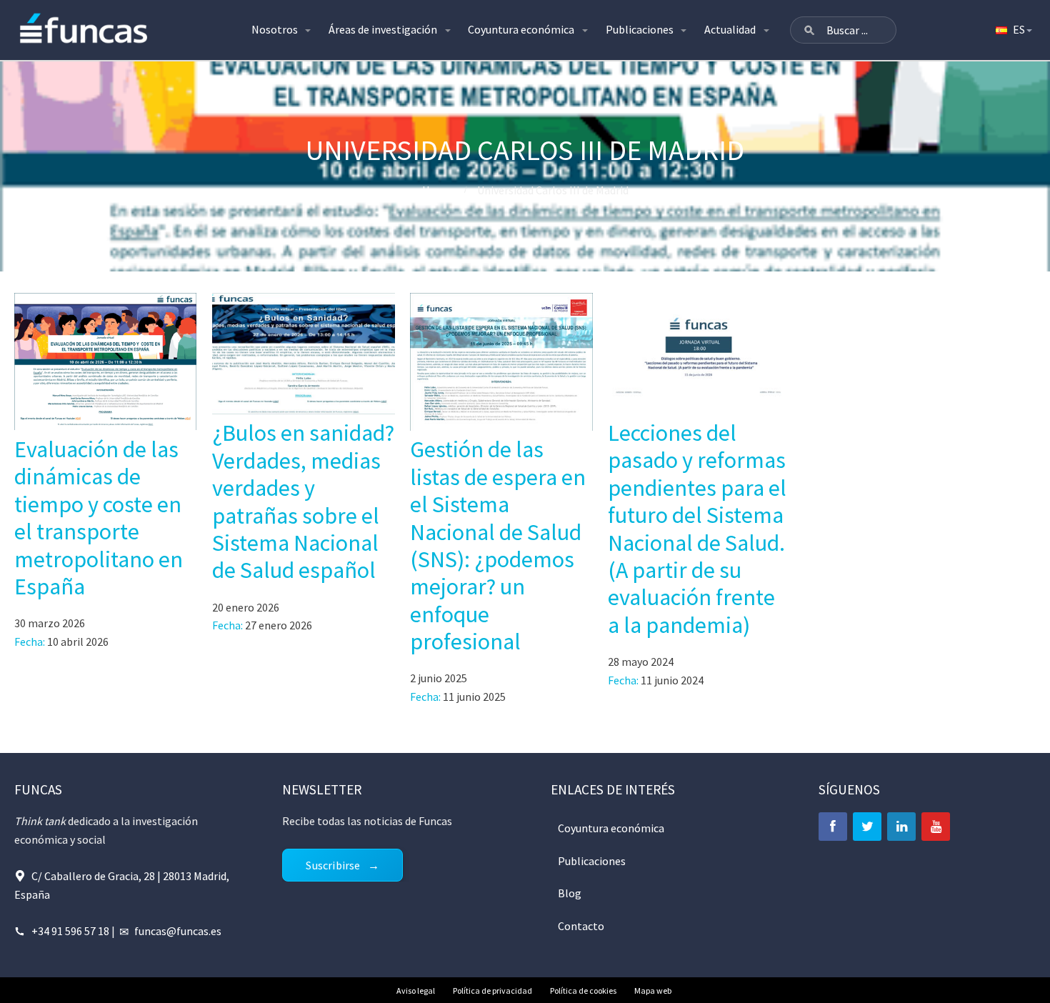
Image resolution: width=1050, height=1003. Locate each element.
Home (437, 190)
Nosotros (274, 29)
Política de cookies (583, 990)
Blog (569, 893)
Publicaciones (640, 29)
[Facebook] (833, 826)
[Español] (1013, 30)
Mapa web (652, 990)
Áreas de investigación (383, 29)
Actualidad (730, 29)
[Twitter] (867, 826)
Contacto (581, 926)
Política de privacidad (492, 990)
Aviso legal (415, 990)
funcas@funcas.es (177, 931)
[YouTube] (935, 826)
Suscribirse (333, 865)
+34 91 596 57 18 (70, 931)
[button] (809, 30)
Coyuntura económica (521, 29)
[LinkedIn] (901, 826)
